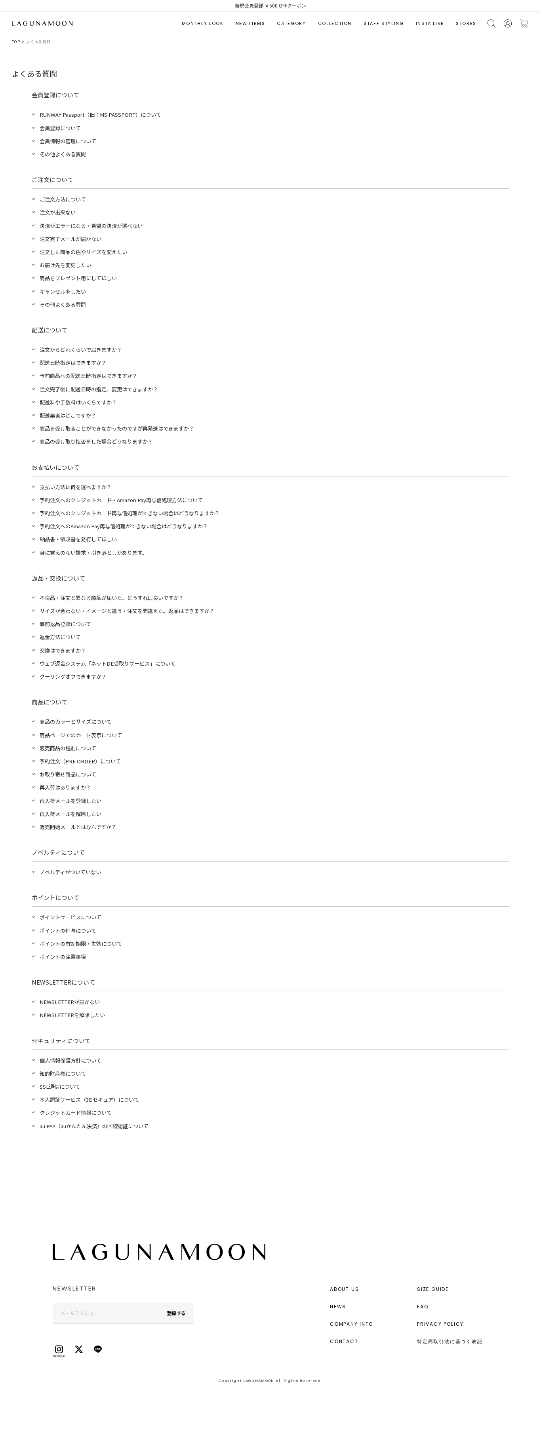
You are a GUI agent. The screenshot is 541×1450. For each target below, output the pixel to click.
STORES (466, 23)
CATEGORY (291, 23)
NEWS (338, 1306)
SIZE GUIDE (433, 1289)
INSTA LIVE (430, 23)
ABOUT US (344, 1289)
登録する (176, 1313)
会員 (508, 23)
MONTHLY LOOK (203, 23)
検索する (491, 23)
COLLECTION (335, 23)
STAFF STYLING (384, 23)
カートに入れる (524, 23)
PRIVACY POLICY (440, 1324)
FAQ (422, 1306)
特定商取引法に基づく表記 (450, 1341)
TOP (16, 41)
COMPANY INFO (351, 1324)
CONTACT (344, 1341)
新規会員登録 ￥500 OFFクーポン (270, 5)
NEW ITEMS (250, 23)
